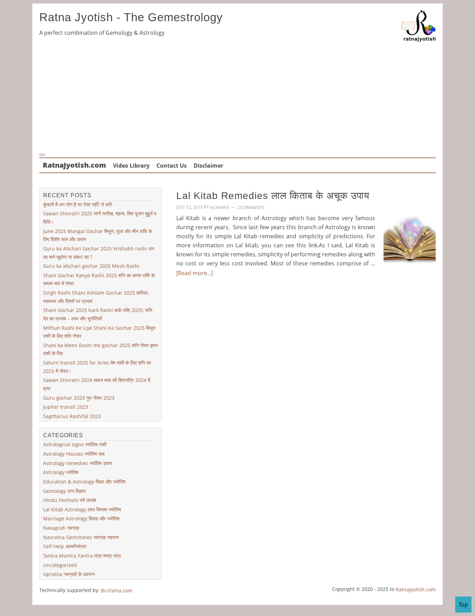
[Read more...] (194, 273)
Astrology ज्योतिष (61, 472)
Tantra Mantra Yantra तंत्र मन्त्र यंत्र (82, 555)
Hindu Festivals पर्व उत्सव (69, 500)
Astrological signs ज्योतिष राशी (74, 444)
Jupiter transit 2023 (65, 406)
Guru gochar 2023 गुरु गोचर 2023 (78, 397)
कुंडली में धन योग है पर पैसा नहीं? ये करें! (77, 204)
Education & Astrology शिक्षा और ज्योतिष (84, 481)
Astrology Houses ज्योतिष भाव (74, 453)
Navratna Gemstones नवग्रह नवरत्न (81, 537)
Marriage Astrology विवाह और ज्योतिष (81, 518)
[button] (42, 155)
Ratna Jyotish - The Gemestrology (131, 17)
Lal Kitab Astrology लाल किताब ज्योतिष (82, 509)
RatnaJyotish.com (416, 589)
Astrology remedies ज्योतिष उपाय (77, 463)
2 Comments (251, 207)
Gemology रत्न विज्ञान (64, 490)
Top (463, 604)
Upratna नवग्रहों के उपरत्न (69, 574)
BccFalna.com (116, 590)
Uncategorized (60, 564)
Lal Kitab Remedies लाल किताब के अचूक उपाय (273, 195)
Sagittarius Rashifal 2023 (72, 416)
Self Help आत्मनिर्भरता (64, 546)
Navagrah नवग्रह (61, 528)
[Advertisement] (237, 96)
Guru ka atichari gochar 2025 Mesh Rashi (91, 266)
